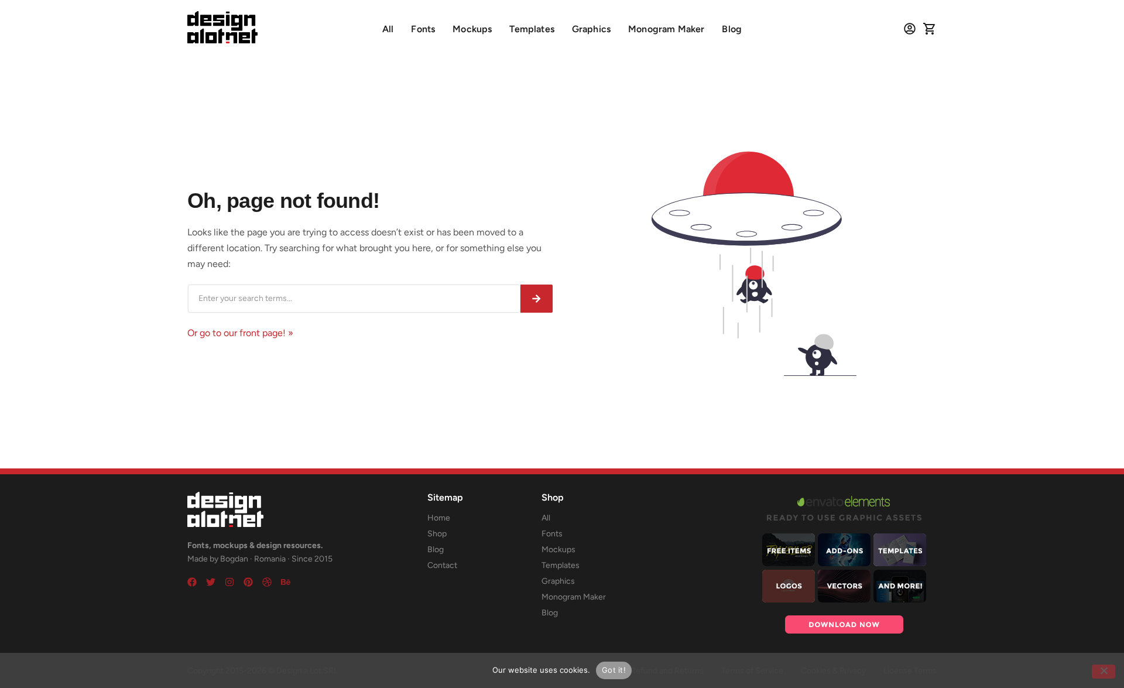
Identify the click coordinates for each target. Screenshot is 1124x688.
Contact (442, 565)
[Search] (536, 299)
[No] (1103, 672)
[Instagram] (229, 582)
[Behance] (285, 582)
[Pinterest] (248, 582)
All (387, 29)
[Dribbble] (267, 582)
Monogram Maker (666, 29)
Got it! (614, 670)
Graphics (591, 29)
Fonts (423, 29)
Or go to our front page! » (240, 332)
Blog (732, 29)
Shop (437, 534)
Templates (531, 29)
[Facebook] (192, 582)
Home (438, 518)
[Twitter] (210, 582)
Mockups (472, 29)
